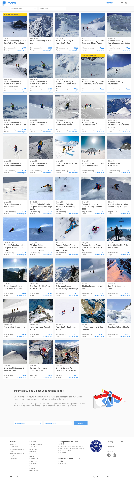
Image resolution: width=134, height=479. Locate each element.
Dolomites (32, 451)
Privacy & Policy (91, 477)
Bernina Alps (33, 449)
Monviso (32, 468)
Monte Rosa (33, 466)
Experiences (100, 477)
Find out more (62, 453)
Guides (114, 477)
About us (13, 444)
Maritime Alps (33, 459)
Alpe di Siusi (33, 447)
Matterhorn (33, 461)
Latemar (32, 456)
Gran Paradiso (33, 454)
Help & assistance (15, 456)
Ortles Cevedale (34, 471)
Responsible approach (17, 453)
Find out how (62, 463)
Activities (108, 477)
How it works (14, 447)
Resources (121, 477)
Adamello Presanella (35, 444)
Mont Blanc (32, 463)
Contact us (13, 458)
